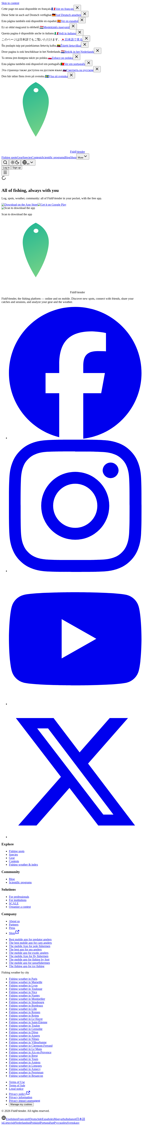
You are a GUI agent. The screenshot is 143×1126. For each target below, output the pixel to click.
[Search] (5, 163)
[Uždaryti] (84, 45)
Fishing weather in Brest (23, 1055)
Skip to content (10, 3)
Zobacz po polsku (60, 57)
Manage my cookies (21, 1104)
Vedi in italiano (65, 33)
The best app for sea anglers (25, 949)
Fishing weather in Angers (24, 1035)
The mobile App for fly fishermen (28, 956)
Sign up (16, 167)
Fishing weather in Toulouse (25, 988)
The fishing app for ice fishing (26, 966)
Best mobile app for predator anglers (30, 939)
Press (12, 927)
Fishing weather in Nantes (24, 995)
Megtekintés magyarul (54, 27)
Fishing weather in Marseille (25, 982)
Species (27, 157)
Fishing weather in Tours (23, 1059)
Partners (13, 924)
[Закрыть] (97, 69)
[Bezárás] (73, 26)
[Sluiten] (97, 51)
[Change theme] (15, 163)
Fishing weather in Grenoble (25, 1029)
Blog (67, 157)
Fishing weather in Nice (23, 992)
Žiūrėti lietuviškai (69, 45)
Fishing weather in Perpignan (26, 1072)
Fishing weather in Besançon (26, 1075)
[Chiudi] (79, 32)
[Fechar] (88, 63)
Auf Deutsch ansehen (66, 15)
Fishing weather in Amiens (24, 1062)
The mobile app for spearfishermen (29, 962)
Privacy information (20, 1097)
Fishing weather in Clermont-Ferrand (31, 1045)
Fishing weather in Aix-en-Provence (30, 1052)
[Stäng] (71, 75)
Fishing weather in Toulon (24, 1025)
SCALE (14, 903)
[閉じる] (86, 38)
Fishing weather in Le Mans (25, 1049)
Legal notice (16, 1088)
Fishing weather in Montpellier (27, 998)
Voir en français (62, 8)
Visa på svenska (56, 76)
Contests (37, 157)
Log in (6, 167)
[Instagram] (75, 570)
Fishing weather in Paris (23, 978)
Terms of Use (17, 1082)
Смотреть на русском (78, 70)
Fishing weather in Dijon (23, 1032)
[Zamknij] (76, 57)
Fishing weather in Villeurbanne (28, 1042)
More (80, 157)
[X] (75, 836)
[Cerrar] (82, 20)
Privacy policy (17, 1094)
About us (14, 921)
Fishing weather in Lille (23, 1008)
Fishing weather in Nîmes (24, 1039)
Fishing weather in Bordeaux (26, 1005)
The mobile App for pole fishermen (29, 946)
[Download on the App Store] (19, 204)
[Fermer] (77, 8)
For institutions (17, 900)
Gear (20, 157)
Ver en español (67, 21)
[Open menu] (5, 173)
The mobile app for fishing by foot (29, 959)
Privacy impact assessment (24, 1100)
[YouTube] (75, 703)
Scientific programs (53, 157)
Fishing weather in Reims (24, 1015)
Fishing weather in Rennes (24, 1012)
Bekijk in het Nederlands (77, 51)
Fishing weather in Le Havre (26, 1018)
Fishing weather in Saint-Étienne (28, 1022)
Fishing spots (9, 157)
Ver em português (73, 64)
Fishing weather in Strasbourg (26, 1002)
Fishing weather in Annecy (25, 1069)
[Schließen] (84, 14)
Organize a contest (20, 906)
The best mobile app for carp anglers (30, 942)
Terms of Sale (17, 1085)
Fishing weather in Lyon (23, 985)
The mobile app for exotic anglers (28, 952)
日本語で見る (72, 39)
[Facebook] (75, 437)
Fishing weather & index (23, 864)
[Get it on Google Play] (52, 204)
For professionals (19, 896)
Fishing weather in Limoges (25, 1065)
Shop (73, 157)
